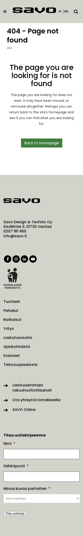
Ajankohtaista (16, 346)
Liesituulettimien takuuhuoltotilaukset (32, 387)
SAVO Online (24, 409)
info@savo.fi (15, 236)
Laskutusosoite (17, 337)
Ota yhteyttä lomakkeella (36, 400)
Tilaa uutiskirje (15, 513)
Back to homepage (41, 143)
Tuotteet (11, 301)
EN (66, 11)
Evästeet (11, 355)
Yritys (8, 328)
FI (60, 11)
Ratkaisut (12, 319)
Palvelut (10, 310)
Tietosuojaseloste (20, 364)
